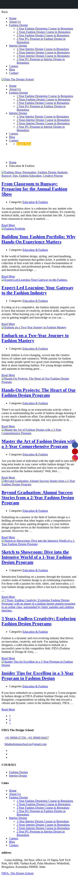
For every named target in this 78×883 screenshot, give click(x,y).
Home (12, 18)
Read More (8, 225)
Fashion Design (18, 25)
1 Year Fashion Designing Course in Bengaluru (45, 28)
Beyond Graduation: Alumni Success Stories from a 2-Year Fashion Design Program (38, 497)
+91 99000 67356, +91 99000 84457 (27, 737)
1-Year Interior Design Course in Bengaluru (43, 49)
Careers (13, 66)
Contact (13, 73)
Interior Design (18, 45)
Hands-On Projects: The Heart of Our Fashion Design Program (39, 393)
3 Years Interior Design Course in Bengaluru (43, 55)
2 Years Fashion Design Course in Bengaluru (43, 32)
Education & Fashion (35, 202)
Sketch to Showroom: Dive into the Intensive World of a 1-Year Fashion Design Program (37, 557)
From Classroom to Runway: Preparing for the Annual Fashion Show (34, 188)
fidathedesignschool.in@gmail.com (26, 744)
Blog (12, 69)
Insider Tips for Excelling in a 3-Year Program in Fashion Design (38, 676)
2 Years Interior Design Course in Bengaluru (43, 52)
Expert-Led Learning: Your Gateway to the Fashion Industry (37, 290)
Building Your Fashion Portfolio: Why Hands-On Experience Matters (39, 239)
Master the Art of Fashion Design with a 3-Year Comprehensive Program (39, 444)
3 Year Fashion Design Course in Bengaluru (43, 35)
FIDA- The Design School (18, 873)
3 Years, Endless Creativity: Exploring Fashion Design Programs (39, 621)
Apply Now (24, 143)
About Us (15, 21)
